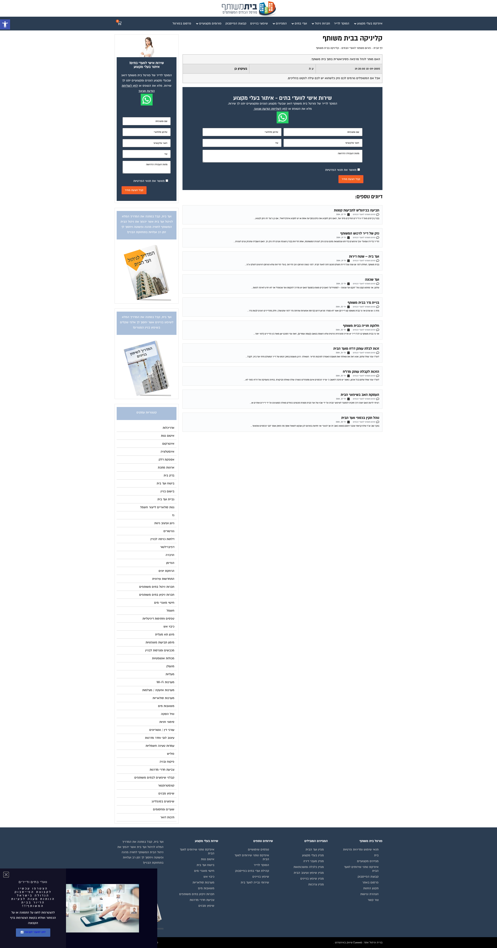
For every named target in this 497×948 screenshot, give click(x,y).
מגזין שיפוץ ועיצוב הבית (309, 873)
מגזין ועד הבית (315, 849)
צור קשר (373, 900)
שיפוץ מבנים (206, 906)
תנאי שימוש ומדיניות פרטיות (361, 849)
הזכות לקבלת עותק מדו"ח (361, 372)
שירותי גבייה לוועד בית (255, 882)
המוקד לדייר (261, 865)
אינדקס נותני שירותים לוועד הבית (361, 869)
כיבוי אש (208, 877)
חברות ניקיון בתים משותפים (196, 894)
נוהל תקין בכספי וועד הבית (360, 418)
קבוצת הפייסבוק (368, 877)
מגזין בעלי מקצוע (313, 855)
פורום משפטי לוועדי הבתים (356, 48)
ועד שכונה (372, 279)
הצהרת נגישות (369, 894)
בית (376, 855)
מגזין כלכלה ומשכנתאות (309, 867)
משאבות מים (206, 888)
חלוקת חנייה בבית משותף (361, 326)
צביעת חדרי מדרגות (202, 900)
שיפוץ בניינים (260, 877)
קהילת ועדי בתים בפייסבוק (252, 871)
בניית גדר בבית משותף (363, 303)
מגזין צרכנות (316, 884)
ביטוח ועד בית (205, 865)
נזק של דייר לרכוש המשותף (359, 233)
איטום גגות (207, 859)
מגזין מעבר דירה (313, 861)
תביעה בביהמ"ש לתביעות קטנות (356, 210)
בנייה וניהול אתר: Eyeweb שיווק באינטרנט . (357, 942)
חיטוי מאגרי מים (204, 871)
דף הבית (378, 48)
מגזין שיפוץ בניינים (312, 879)
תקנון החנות (371, 888)
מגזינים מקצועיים (368, 861)
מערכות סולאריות (203, 882)
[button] (5, 24)
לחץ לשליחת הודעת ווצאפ (270, 109)
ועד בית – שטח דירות (364, 256)
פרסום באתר (370, 882)
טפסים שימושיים (258, 849)
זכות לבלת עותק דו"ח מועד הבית (356, 349)
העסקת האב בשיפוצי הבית (360, 395)
